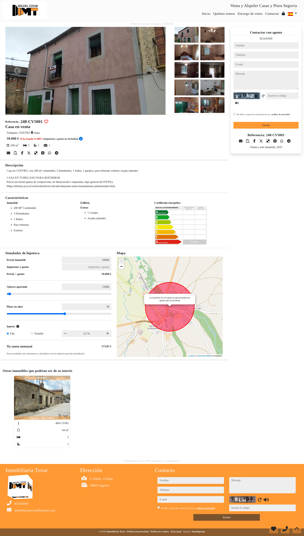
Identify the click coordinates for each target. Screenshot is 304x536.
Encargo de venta (250, 13)
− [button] (121, 266)
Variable (38, 333)
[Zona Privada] (283, 13)
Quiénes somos (224, 13)
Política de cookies (159, 531)
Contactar (272, 13)
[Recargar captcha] (263, 95)
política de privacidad (281, 114)
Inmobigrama (198, 531)
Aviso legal (176, 531)
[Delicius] (36, 153)
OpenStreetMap (204, 355)
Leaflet (191, 355)
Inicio (206, 13)
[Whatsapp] (50, 153)
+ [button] (121, 261)
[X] (29, 153)
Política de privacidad (138, 531)
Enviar (266, 125)
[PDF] (16, 153)
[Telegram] (56, 153)
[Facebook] (22, 153)
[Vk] (43, 153)
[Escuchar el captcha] (237, 102)
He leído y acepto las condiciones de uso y (263, 114)
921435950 (266, 38)
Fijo (12, 333)
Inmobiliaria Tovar (116, 531)
